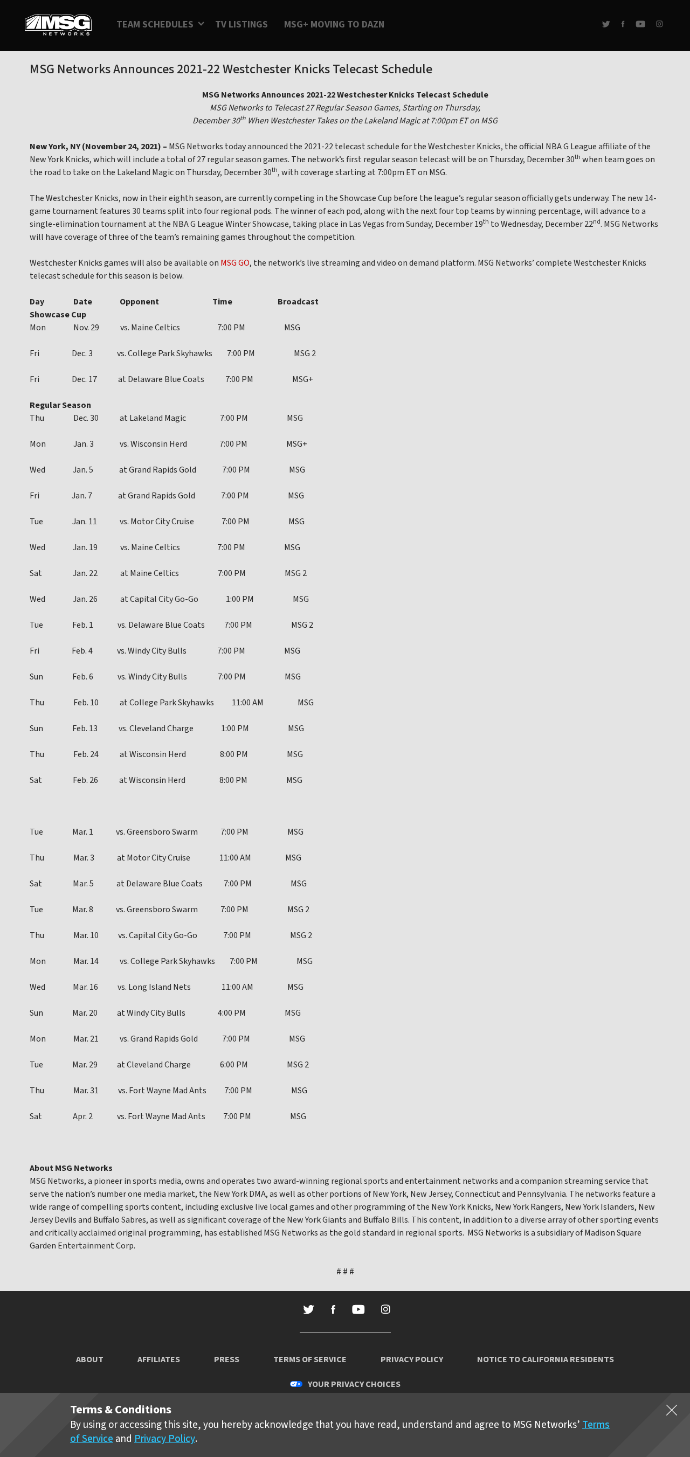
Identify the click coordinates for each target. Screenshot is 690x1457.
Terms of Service (310, 1359)
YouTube (640, 24)
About (90, 1359)
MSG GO (235, 263)
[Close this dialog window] (671, 1412)
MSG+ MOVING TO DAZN (334, 24)
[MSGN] (58, 25)
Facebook (622, 24)
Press (226, 1359)
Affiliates (158, 1359)
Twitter (606, 24)
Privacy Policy (412, 1359)
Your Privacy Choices (354, 1384)
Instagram (659, 24)
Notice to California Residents (545, 1359)
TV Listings (241, 24)
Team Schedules (155, 24)
